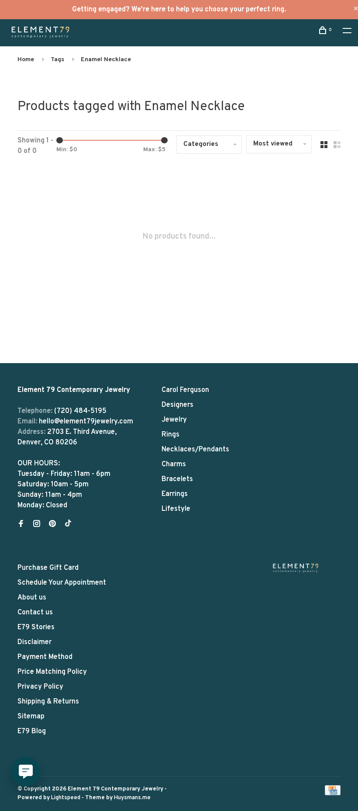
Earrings (175, 494)
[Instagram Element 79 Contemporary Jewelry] (36, 524)
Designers (177, 405)
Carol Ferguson (185, 390)
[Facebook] (20, 524)
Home (25, 59)
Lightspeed (65, 797)
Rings (170, 434)
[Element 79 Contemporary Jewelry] (295, 568)
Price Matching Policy (52, 672)
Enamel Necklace (106, 59)
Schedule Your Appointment (61, 583)
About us (31, 597)
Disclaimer (34, 642)
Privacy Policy (40, 687)
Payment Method (44, 657)
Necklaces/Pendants (195, 449)
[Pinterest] (52, 524)
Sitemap (31, 716)
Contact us (35, 612)
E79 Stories (36, 627)
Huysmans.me (132, 797)
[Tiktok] (68, 524)
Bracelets (177, 479)
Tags (57, 59)
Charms (174, 464)
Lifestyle (176, 509)
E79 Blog (31, 731)
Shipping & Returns (48, 701)
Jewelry (174, 420)
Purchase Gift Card (48, 568)
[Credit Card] (333, 793)
